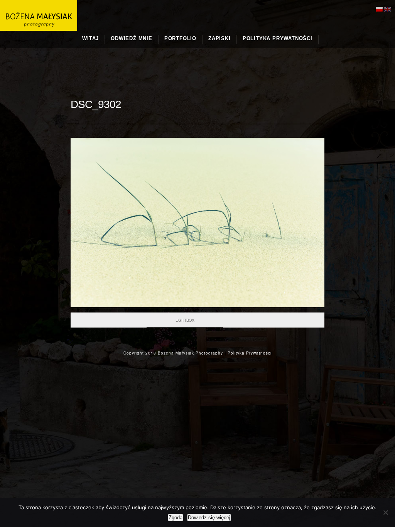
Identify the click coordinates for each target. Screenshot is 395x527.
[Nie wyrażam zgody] (385, 512)
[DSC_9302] (197, 305)
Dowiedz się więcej (209, 517)
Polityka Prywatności (250, 353)
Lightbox (185, 320)
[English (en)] (387, 8)
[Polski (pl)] (379, 8)
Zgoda (175, 517)
